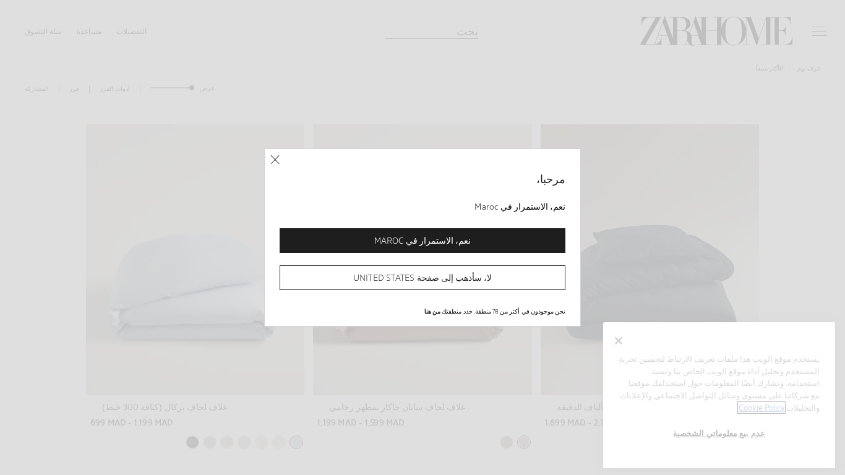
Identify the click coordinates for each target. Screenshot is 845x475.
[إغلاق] (275, 160)
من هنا (432, 311)
